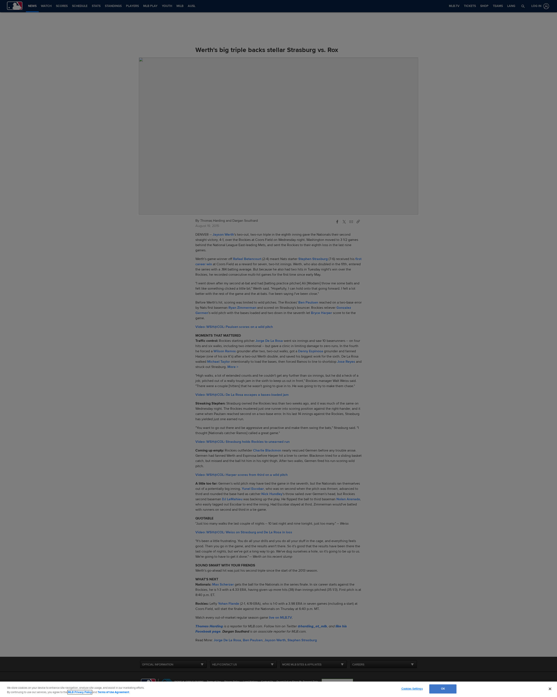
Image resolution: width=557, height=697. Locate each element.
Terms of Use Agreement (113, 692)
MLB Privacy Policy (80, 692)
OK (443, 688)
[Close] (550, 689)
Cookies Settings (412, 688)
